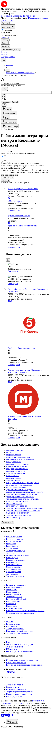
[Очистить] (4, 89)
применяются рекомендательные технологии (22, 702)
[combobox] (13, 83)
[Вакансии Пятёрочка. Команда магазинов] (29, 325)
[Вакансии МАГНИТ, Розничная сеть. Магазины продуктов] (29, 399)
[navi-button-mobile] (3, 60)
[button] (4, 52)
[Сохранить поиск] (3, 96)
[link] (5, 46)
